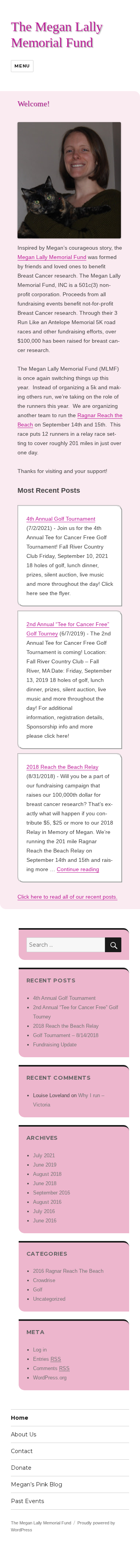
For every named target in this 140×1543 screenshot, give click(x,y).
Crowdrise (44, 1280)
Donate (21, 1467)
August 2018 (47, 1174)
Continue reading (78, 869)
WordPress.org (49, 1378)
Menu (22, 66)
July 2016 (44, 1211)
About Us (23, 1434)
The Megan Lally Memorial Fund (41, 1523)
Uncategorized (49, 1299)
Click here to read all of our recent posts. (67, 897)
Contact (22, 1451)
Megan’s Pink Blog (36, 1484)
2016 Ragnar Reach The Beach (68, 1271)
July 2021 (44, 1155)
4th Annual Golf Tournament (60, 519)
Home (19, 1417)
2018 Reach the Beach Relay (62, 767)
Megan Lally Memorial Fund (52, 257)
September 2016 (51, 1193)
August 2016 (47, 1202)
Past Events (27, 1501)
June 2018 (44, 1183)
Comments (51, 1368)
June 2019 (44, 1165)
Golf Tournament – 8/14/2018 (65, 1035)
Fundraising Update (55, 1045)
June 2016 (44, 1221)
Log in (40, 1350)
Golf (37, 1290)
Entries (47, 1359)
